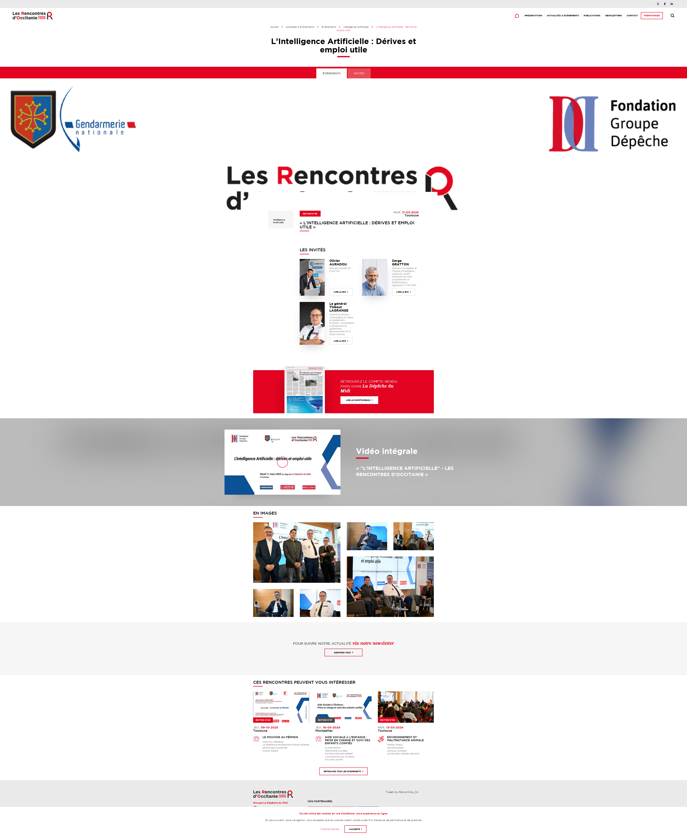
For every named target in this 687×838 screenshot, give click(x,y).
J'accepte (354, 829)
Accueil (274, 27)
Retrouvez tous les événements (342, 771)
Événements (329, 27)
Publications (592, 15)
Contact (632, 15)
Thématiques (652, 15)
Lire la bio (340, 292)
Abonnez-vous (342, 652)
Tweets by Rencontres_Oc (402, 792)
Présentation (533, 15)
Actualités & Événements (563, 15)
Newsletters (613, 15)
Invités (359, 73)
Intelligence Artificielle (356, 27)
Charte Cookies (330, 829)
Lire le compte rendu (358, 400)
